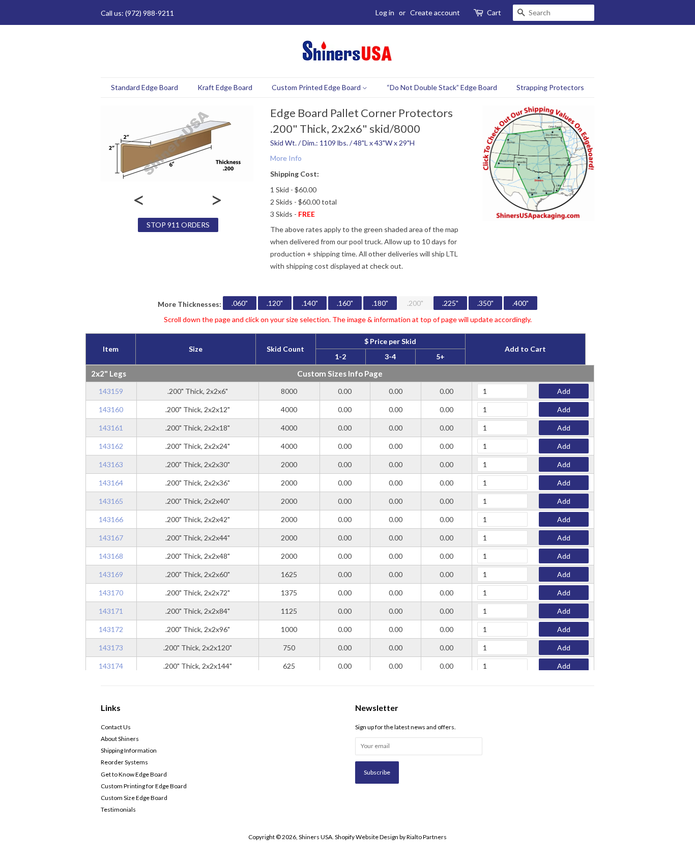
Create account (435, 12)
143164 (111, 482)
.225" (450, 303)
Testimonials (118, 809)
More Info (286, 158)
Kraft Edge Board (224, 87)
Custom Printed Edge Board (317, 87)
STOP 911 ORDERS (178, 224)
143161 (111, 427)
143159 (111, 391)
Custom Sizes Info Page (340, 373)
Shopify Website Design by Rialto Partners (391, 837)
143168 (111, 556)
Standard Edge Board (144, 87)
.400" (520, 303)
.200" (415, 303)
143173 (111, 647)
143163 (111, 464)
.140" (310, 303)
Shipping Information (129, 750)
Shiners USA (315, 837)
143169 (111, 574)
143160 (111, 409)
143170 (111, 592)
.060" (239, 303)
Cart (494, 12)
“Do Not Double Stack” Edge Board (442, 87)
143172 (111, 629)
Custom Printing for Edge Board (144, 786)
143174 (111, 666)
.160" (345, 303)
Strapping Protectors (550, 87)
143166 (111, 519)
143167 (111, 537)
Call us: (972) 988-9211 (137, 13)
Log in (384, 12)
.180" (380, 303)
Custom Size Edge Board (134, 798)
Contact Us (116, 727)
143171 (111, 611)
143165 (111, 501)
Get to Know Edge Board (134, 774)
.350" (485, 303)
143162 (111, 446)
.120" (275, 303)
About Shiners (120, 738)
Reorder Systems (124, 762)
